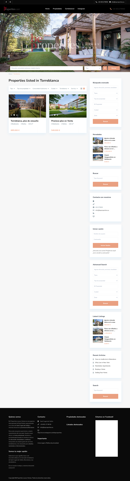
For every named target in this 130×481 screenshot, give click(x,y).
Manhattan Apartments (102, 366)
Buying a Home (100, 369)
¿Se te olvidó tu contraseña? (101, 253)
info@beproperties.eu (102, 210)
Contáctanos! (69, 9)
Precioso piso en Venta (62, 121)
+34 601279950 (118, 9)
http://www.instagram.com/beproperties (50, 433)
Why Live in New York (102, 363)
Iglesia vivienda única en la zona (109, 139)
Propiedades (57, 9)
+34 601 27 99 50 (45, 424)
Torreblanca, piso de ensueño (24, 121)
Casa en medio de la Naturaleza (105, 359)
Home (47, 9)
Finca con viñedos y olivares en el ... (110, 148)
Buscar (105, 121)
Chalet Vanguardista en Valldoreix (109, 157)
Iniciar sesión (105, 245)
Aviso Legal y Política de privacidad (48, 443)
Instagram (81, 9)
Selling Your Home (101, 373)
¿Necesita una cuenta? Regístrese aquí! (104, 251)
